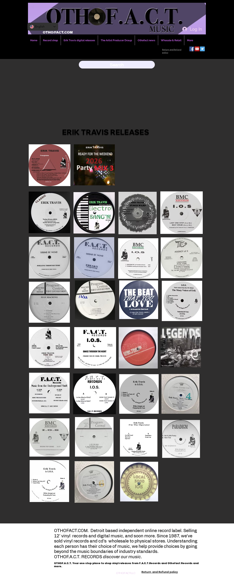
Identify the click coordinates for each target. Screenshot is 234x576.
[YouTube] (197, 49)
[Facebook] (191, 49)
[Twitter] (202, 49)
